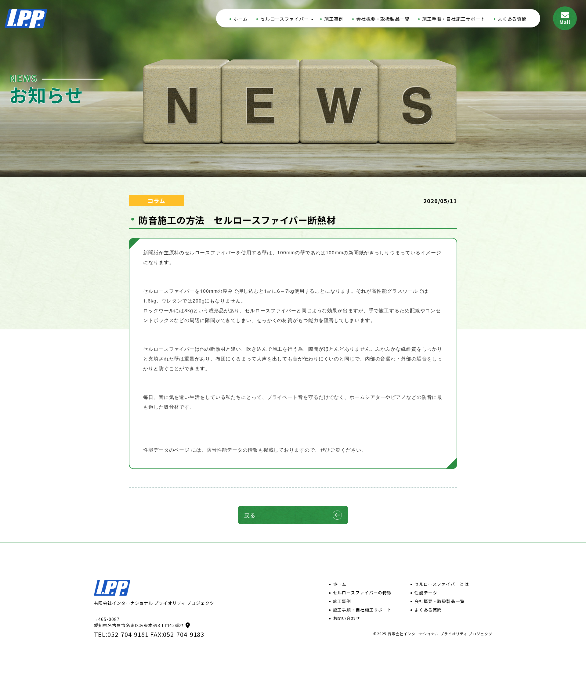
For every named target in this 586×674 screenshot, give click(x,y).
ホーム (240, 19)
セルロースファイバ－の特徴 (362, 593)
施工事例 (334, 19)
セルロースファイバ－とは (441, 584)
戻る (250, 515)
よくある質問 (512, 19)
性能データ (425, 593)
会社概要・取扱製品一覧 (383, 19)
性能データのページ (166, 449)
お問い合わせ (346, 618)
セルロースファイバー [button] (284, 19)
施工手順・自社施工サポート (453, 19)
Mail (565, 22)
